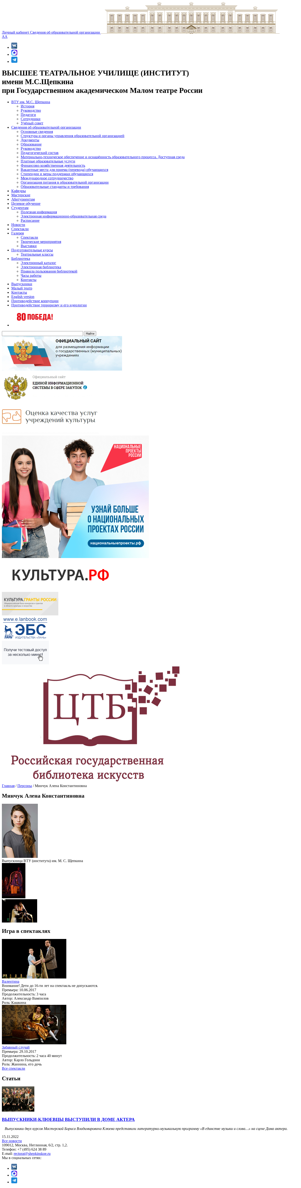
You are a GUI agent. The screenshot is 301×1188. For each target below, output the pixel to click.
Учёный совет (32, 123)
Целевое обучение (25, 204)
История (27, 106)
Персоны (24, 786)
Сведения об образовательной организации (65, 32)
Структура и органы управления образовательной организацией (72, 136)
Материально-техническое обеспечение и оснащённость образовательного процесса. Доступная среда (103, 157)
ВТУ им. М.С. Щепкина (30, 102)
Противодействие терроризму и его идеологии (49, 305)
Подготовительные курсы (32, 250)
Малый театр (21, 288)
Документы (30, 140)
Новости (18, 225)
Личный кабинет (16, 32)
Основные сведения (37, 132)
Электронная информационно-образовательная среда (63, 216)
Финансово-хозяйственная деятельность (53, 165)
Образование (31, 144)
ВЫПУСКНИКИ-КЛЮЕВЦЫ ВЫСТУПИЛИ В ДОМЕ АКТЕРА (68, 1119)
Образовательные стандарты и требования (55, 187)
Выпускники (21, 284)
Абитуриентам (23, 199)
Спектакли (20, 229)
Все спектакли (13, 1068)
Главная (8, 786)
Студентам (19, 208)
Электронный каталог (38, 263)
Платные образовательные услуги (48, 161)
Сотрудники (30, 119)
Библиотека (20, 259)
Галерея (17, 233)
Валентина (10, 981)
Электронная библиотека (41, 267)
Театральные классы (37, 254)
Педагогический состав (40, 153)
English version (22, 297)
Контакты (28, 280)
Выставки (29, 246)
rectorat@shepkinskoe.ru (32, 1154)
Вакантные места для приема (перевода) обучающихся (64, 170)
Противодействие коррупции (35, 301)
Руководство (31, 110)
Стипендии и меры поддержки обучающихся (57, 174)
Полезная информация (39, 212)
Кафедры (18, 191)
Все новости (12, 1141)
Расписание (30, 220)
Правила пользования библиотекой (49, 271)
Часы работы (31, 275)
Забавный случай (16, 1047)
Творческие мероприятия (41, 242)
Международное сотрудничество (47, 178)
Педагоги (28, 115)
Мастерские (20, 195)
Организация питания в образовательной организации (65, 182)
